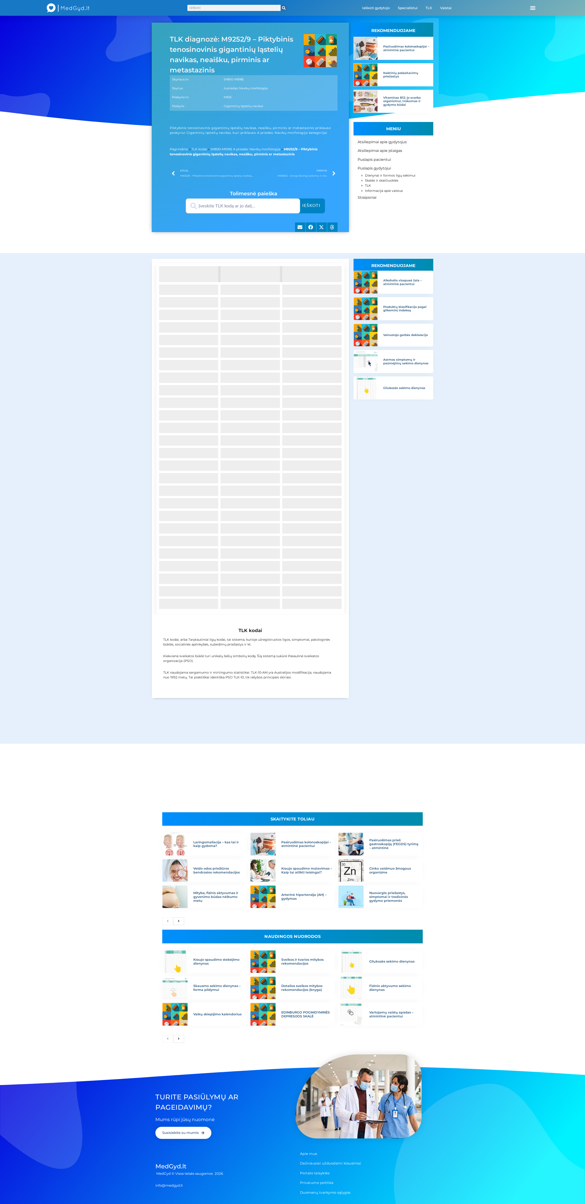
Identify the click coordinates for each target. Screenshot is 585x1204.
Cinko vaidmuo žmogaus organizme (390, 870)
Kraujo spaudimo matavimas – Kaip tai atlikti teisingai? (306, 870)
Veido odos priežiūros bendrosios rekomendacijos (216, 870)
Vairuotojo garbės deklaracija (405, 335)
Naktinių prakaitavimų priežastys (400, 74)
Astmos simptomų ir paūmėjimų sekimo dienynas (405, 361)
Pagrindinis (179, 149)
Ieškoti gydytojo (376, 8)
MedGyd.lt (170, 1166)
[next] (178, 921)
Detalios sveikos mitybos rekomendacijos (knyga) (301, 988)
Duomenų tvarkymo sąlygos (325, 1192)
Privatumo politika (317, 1182)
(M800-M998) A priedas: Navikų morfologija (245, 149)
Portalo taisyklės (315, 1173)
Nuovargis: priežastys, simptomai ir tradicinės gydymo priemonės (388, 897)
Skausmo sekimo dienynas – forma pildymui (217, 988)
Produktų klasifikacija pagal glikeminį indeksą (404, 308)
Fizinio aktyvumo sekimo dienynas (390, 988)
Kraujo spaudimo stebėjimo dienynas (216, 962)
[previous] (167, 921)
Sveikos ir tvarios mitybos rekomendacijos (302, 962)
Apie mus (308, 1153)
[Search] (284, 8)
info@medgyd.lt (169, 1185)
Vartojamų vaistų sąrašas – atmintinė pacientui (391, 1014)
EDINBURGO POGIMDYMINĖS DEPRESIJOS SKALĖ (305, 1014)
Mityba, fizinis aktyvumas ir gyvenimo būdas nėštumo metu (215, 897)
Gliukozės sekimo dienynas (404, 388)
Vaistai (446, 8)
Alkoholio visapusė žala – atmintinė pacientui (402, 282)
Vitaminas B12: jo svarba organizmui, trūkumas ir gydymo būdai (402, 101)
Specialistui (407, 8)
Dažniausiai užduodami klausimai (330, 1163)
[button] (532, 8)
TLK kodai (199, 149)
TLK (428, 8)
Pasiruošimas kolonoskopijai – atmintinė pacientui (406, 48)
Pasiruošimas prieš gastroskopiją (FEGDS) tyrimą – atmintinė (393, 844)
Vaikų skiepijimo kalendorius (217, 1014)
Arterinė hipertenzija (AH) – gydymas (304, 897)
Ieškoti (311, 206)
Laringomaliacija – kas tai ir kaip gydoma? (216, 844)
